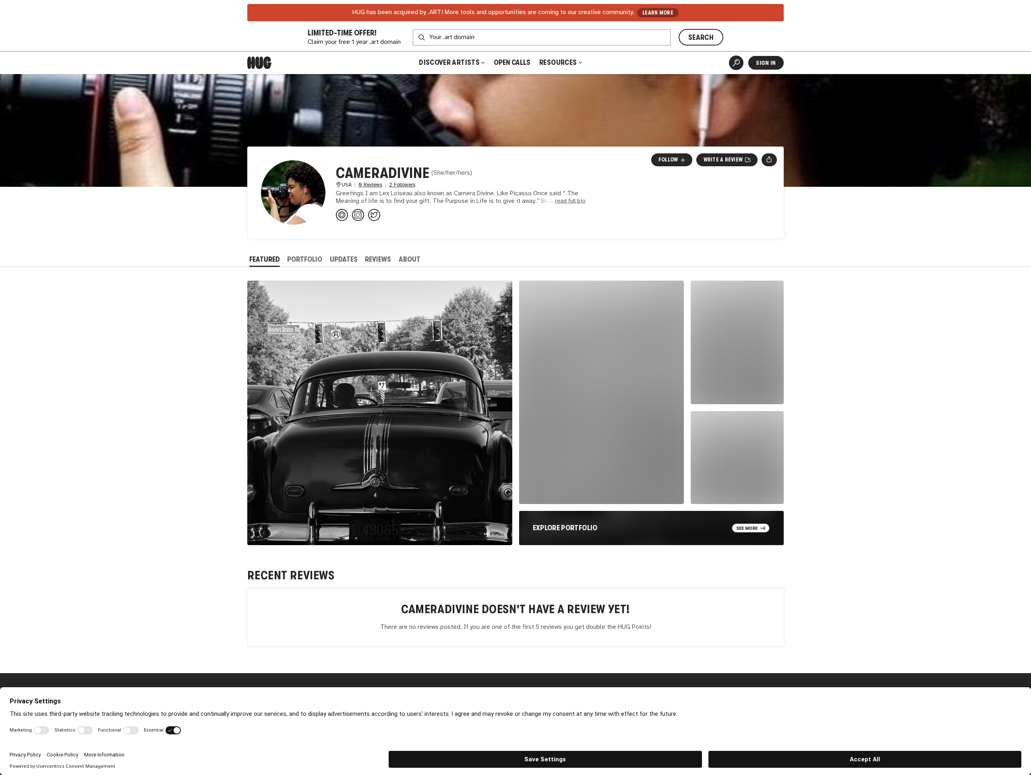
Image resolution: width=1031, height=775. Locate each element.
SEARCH (701, 37)
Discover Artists (449, 62)
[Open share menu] (769, 159)
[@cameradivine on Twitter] (374, 215)
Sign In (766, 63)
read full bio (570, 201)
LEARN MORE (657, 13)
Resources (558, 62)
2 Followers (402, 185)
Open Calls (512, 62)
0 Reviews (370, 185)
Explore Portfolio (565, 528)
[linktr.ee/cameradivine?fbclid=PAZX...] (342, 215)
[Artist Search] (736, 63)
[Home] (259, 63)
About (409, 259)
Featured (264, 259)
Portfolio (304, 259)
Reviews (378, 259)
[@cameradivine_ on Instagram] (358, 215)
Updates (344, 259)
